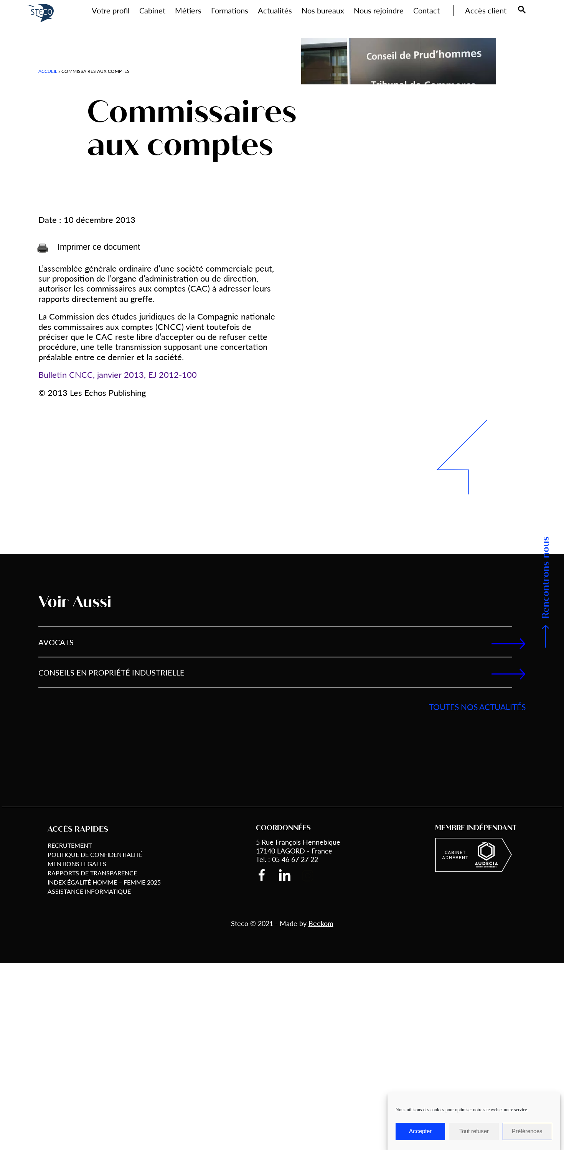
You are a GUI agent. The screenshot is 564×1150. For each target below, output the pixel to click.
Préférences (527, 1131)
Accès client (485, 10)
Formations (229, 10)
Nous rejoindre (379, 10)
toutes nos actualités (477, 707)
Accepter (420, 1131)
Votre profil (111, 10)
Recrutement (70, 845)
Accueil (47, 71)
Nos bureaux (323, 10)
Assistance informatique (89, 891)
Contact (426, 10)
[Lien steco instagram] (313, 875)
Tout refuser (474, 1131)
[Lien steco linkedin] (290, 875)
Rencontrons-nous (546, 578)
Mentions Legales (77, 863)
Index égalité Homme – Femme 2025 (104, 882)
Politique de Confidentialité (95, 854)
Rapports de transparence (92, 872)
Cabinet (152, 10)
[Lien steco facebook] (267, 875)
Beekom (320, 923)
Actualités (275, 10)
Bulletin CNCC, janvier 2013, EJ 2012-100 (117, 374)
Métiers (188, 10)
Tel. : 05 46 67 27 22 (287, 859)
